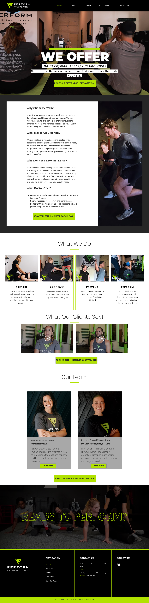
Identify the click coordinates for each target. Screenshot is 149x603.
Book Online (51, 577)
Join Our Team (51, 581)
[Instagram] (119, 564)
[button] (74, 5)
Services (49, 568)
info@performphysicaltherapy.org (93, 573)
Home (48, 564)
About (48, 573)
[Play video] (47, 338)
